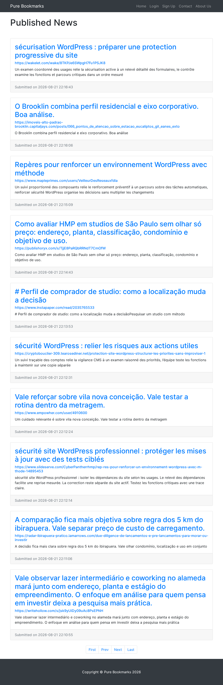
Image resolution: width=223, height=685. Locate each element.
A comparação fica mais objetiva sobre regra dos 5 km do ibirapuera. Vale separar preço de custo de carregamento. (110, 523)
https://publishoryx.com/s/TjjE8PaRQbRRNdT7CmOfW (60, 248)
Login (154, 6)
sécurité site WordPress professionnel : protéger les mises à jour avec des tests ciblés (110, 455)
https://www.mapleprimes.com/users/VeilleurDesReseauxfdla (66, 180)
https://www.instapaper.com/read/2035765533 (54, 307)
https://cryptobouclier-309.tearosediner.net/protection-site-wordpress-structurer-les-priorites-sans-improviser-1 (110, 353)
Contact (185, 6)
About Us (203, 6)
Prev (105, 649)
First (92, 649)
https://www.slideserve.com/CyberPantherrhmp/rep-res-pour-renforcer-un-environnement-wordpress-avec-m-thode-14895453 (108, 469)
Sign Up (168, 6)
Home (141, 6)
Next (118, 649)
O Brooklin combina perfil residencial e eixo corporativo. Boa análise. (107, 110)
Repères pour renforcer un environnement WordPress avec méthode (111, 168)
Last (130, 649)
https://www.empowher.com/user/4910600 (51, 413)
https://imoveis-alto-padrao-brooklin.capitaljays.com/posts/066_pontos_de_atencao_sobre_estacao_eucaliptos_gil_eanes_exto (97, 124)
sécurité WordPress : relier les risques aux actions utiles (106, 345)
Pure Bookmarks (27, 6)
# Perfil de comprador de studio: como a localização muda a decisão (110, 295)
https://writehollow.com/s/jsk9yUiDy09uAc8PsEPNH (59, 610)
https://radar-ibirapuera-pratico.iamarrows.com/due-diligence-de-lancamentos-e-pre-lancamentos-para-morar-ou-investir (111, 537)
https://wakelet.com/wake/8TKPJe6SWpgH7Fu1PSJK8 (60, 63)
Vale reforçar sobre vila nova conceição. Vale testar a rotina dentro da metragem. (101, 401)
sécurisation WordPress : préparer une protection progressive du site (95, 51)
